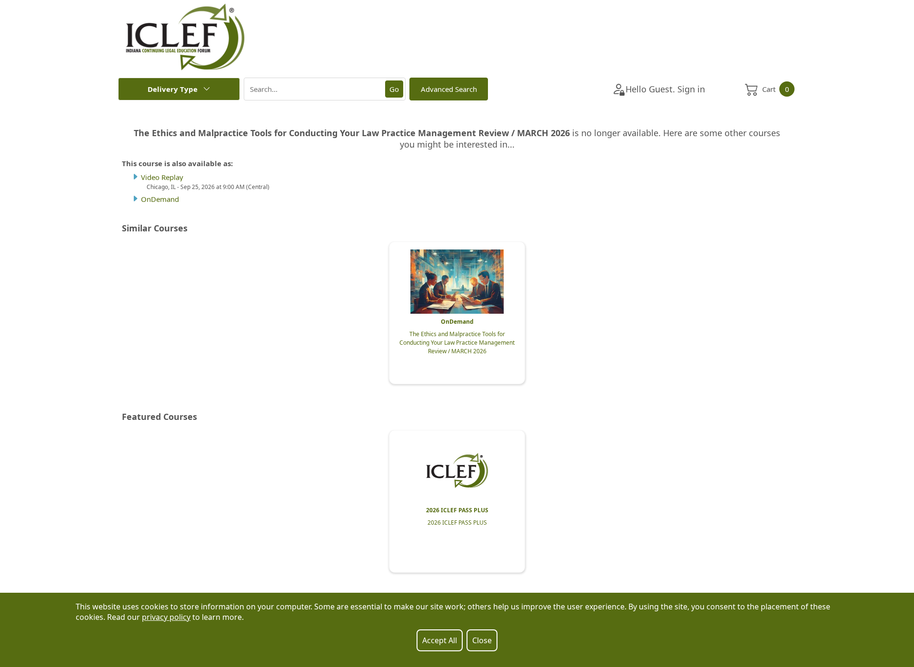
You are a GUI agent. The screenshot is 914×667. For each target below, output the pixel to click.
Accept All (439, 640)
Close (482, 640)
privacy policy (166, 617)
